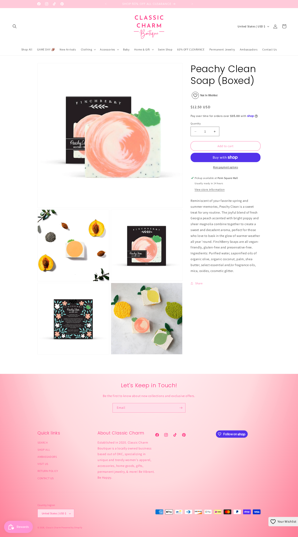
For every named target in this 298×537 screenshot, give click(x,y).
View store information (210, 189)
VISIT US (43, 464)
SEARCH (43, 442)
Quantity (196, 123)
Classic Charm (53, 527)
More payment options (225, 167)
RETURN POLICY (48, 471)
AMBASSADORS (47, 457)
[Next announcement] (192, 4)
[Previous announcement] (105, 4)
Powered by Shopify (71, 527)
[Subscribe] (180, 408)
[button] (14, 26)
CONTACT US (46, 478)
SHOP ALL (44, 449)
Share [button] (199, 283)
